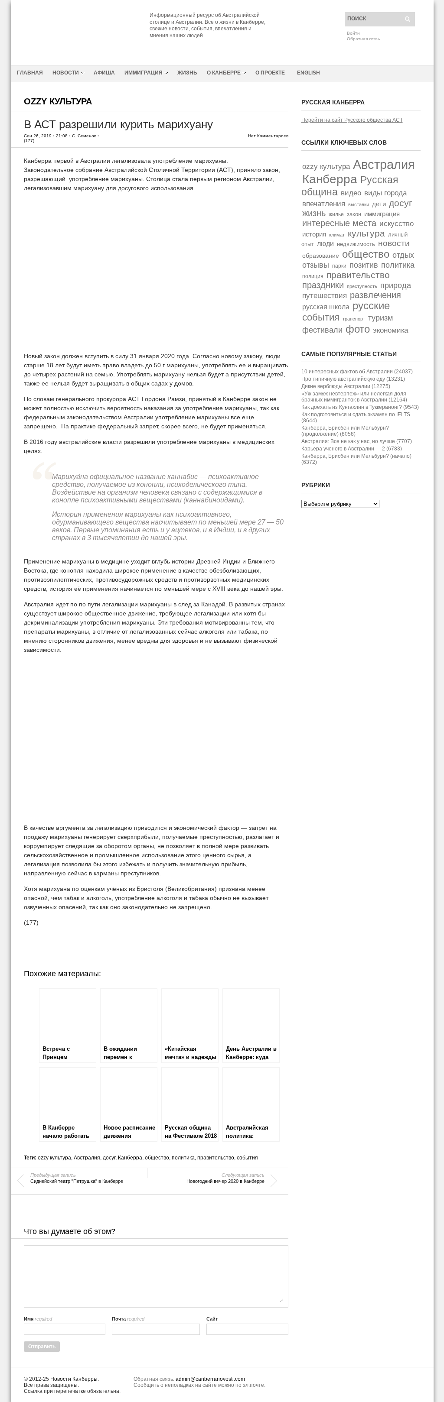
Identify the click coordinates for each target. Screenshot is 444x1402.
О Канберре (224, 73)
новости (394, 243)
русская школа (325, 307)
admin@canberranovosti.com (210, 1379)
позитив (363, 264)
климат (337, 234)
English (308, 73)
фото (358, 329)
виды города (385, 193)
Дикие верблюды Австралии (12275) (345, 386)
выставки (358, 204)
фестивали (322, 330)
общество (157, 1158)
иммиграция (382, 213)
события (247, 1158)
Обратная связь (363, 38)
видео (351, 193)
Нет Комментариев (268, 135)
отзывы (315, 265)
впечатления (323, 204)
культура (366, 233)
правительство (215, 1158)
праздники (323, 285)
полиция (312, 276)
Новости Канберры (74, 1379)
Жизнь (187, 73)
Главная (30, 73)
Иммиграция (143, 73)
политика (183, 1158)
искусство (396, 223)
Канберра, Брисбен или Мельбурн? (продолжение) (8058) (345, 431)
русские (371, 305)
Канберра (130, 1158)
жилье (336, 214)
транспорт (354, 318)
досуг (109, 1158)
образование (320, 255)
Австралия (87, 1158)
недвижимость (356, 244)
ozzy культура (58, 101)
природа (395, 285)
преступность (362, 286)
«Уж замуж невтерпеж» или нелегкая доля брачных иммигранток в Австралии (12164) (354, 397)
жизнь (314, 213)
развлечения (375, 295)
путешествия (324, 295)
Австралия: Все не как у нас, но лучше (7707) (356, 441)
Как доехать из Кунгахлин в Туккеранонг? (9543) (360, 407)
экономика (390, 330)
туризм (380, 317)
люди (325, 243)
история (314, 234)
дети (379, 204)
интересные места (339, 223)
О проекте (270, 73)
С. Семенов (84, 135)
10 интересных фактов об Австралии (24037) (357, 372)
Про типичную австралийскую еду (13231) (353, 379)
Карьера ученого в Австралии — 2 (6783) (351, 449)
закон (354, 214)
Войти (353, 33)
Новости (65, 73)
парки (339, 266)
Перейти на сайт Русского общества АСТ (352, 120)
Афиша (104, 73)
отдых (403, 254)
